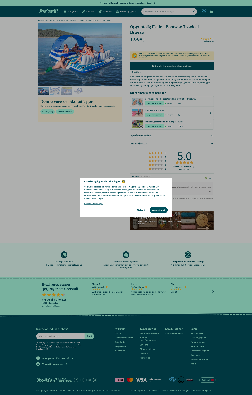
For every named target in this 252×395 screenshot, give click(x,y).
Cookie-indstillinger (93, 203)
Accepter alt (158, 210)
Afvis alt (141, 210)
